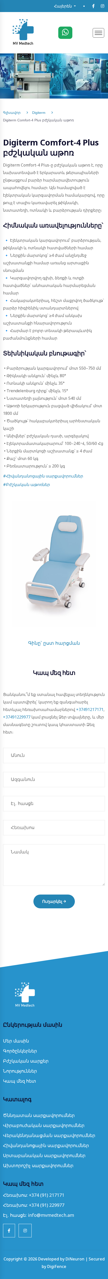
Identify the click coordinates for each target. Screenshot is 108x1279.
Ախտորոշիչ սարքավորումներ (38, 1165)
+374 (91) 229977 (46, 1205)
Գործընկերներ (20, 1051)
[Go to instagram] (102, 6)
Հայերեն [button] (63, 6)
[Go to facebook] (93, 6)
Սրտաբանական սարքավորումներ (44, 1155)
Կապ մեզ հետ (19, 1081)
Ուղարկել (52, 901)
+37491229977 (16, 717)
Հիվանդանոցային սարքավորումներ (46, 1145)
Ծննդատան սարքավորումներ (39, 1115)
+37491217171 (89, 709)
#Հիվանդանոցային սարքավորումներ (43, 476)
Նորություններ (20, 1071)
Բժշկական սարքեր (25, 1061)
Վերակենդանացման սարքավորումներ (49, 1135)
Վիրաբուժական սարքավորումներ (43, 1125)
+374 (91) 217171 (46, 1195)
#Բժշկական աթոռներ (26, 484)
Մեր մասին (16, 1040)
